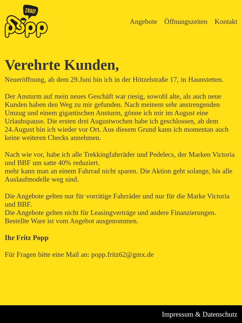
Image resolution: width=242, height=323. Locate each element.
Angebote (143, 21)
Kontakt (226, 21)
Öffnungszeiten (185, 21)
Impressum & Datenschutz (199, 314)
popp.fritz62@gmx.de (122, 254)
